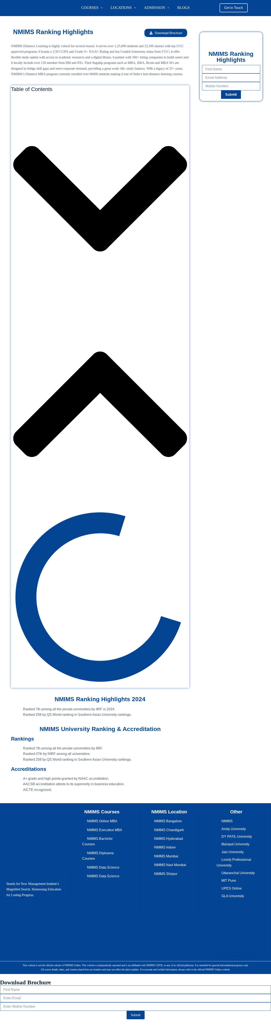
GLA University (232, 896)
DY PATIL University (236, 836)
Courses (89, 8)
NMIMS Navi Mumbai (170, 865)
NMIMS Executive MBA (104, 830)
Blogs (183, 8)
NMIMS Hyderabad (168, 838)
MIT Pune (228, 880)
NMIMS (227, 821)
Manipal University (235, 844)
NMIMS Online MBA (102, 821)
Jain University (232, 852)
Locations (121, 8)
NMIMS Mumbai (166, 856)
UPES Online (231, 888)
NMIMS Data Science (103, 867)
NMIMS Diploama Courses (102, 898)
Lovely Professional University (239, 929)
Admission (154, 8)
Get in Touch (233, 8)
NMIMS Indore (165, 847)
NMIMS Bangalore (168, 821)
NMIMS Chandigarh (169, 830)
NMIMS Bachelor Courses (101, 893)
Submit (231, 94)
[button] (100, 199)
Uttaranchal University (238, 873)
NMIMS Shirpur (165, 874)
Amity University (233, 829)
